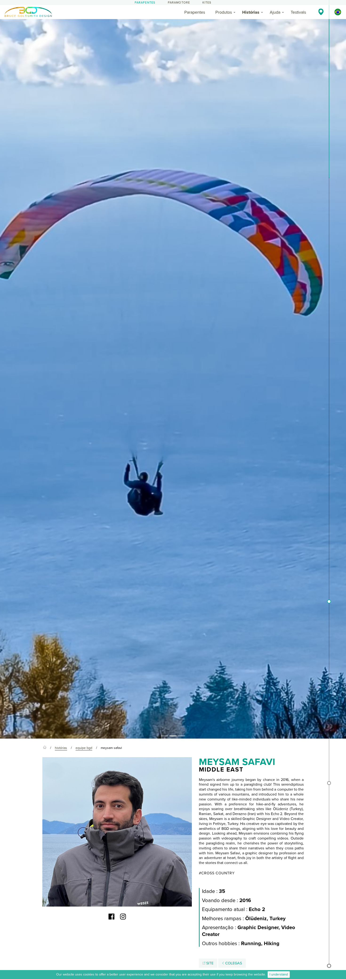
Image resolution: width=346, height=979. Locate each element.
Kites (207, 2)
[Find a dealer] (321, 11)
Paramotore (179, 2)
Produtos (223, 12)
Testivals (298, 12)
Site (209, 963)
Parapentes (145, 2)
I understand (279, 974)
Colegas (233, 963)
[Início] (44, 748)
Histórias (250, 12)
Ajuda (275, 12)
